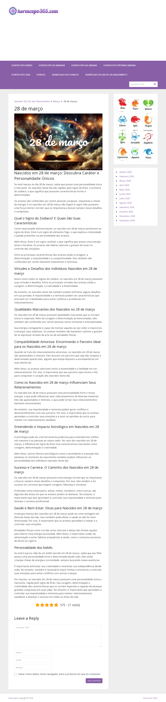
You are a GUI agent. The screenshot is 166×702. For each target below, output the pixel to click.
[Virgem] (148, 127)
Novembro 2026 (127, 216)
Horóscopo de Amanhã (52, 65)
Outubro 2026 (126, 211)
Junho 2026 (124, 194)
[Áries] (122, 110)
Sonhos (41, 74)
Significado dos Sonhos (65, 74)
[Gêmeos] (148, 110)
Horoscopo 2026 (150, 698)
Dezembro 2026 (127, 220)
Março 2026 (125, 180)
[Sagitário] (148, 143)
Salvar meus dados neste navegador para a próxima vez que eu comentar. (59, 674)
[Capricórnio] (122, 160)
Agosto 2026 (125, 202)
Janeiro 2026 (125, 172)
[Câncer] (122, 127)
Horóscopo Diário (22, 65)
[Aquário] (135, 160)
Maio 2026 (124, 189)
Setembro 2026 (126, 207)
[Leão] (135, 127)
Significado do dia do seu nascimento (106, 74)
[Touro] (135, 110)
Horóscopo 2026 (21, 74)
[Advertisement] (83, 41)
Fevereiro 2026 (126, 176)
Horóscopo (13, 698)
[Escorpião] (135, 143)
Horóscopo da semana (84, 65)
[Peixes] (148, 160)
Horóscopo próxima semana (119, 65)
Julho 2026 (124, 198)
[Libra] (122, 143)
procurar (155, 84)
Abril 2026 (124, 185)
